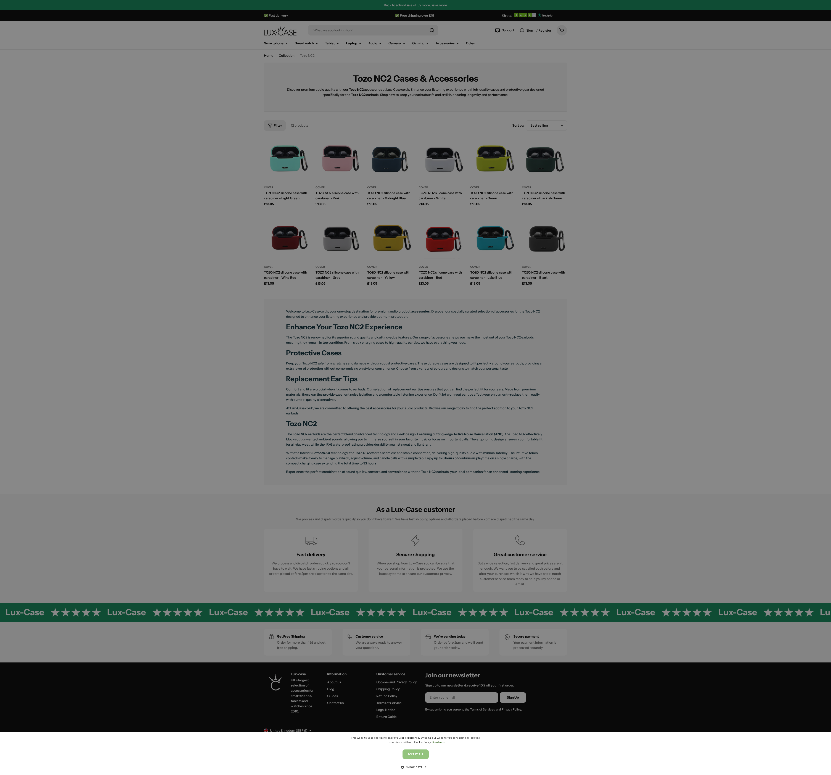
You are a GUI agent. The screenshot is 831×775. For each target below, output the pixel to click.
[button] (415, 767)
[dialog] (415, 753)
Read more (439, 742)
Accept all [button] (415, 754)
